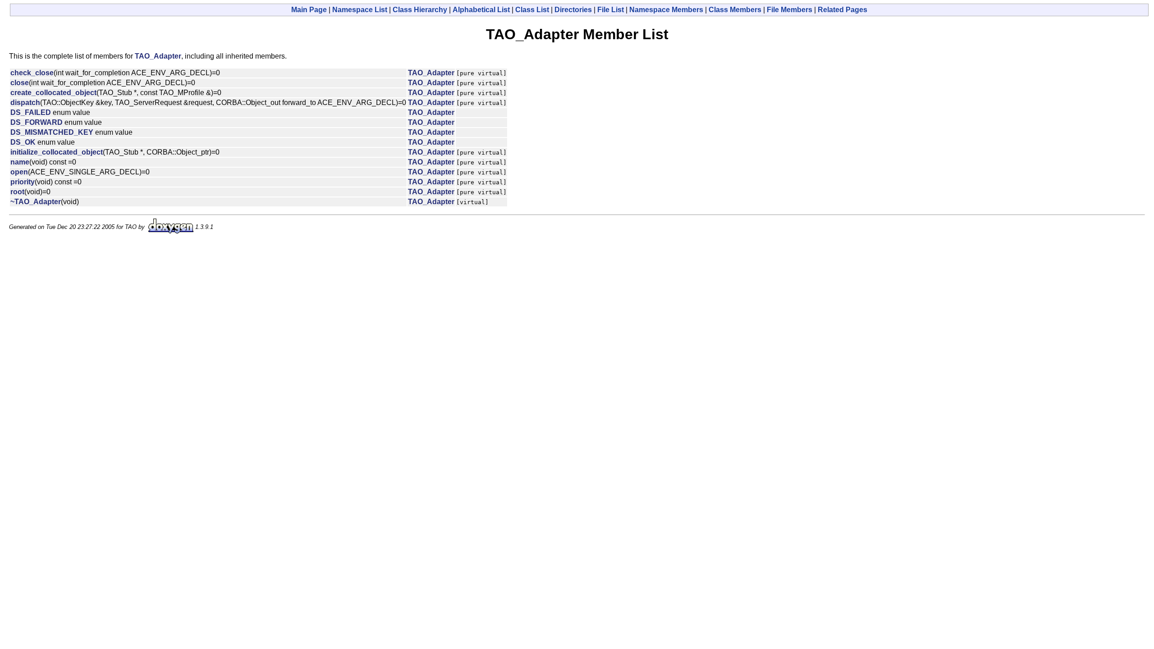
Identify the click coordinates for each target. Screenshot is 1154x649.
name (19, 162)
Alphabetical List (481, 10)
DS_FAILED (30, 112)
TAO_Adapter (158, 56)
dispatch (25, 102)
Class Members (735, 10)
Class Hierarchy (420, 10)
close (19, 83)
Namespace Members (666, 10)
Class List (532, 10)
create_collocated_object (53, 92)
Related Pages (842, 10)
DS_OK (23, 142)
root (17, 192)
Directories (573, 10)
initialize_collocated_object (56, 152)
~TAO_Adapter (35, 202)
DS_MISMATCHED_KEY (51, 132)
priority (22, 182)
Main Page (309, 10)
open (19, 172)
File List (610, 10)
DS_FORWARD (36, 122)
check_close (32, 73)
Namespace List (359, 10)
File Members (789, 10)
